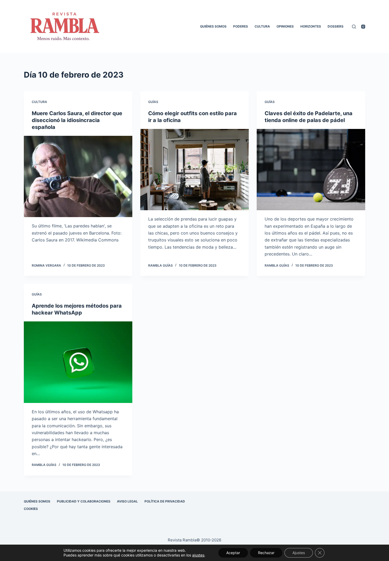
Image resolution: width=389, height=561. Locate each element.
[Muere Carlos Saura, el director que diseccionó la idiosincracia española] (78, 176)
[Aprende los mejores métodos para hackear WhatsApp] (78, 362)
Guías (153, 102)
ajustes (198, 555)
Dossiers (335, 26)
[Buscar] (354, 27)
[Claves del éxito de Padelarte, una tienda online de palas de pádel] (311, 169)
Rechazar (266, 552)
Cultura (262, 26)
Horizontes (310, 26)
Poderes (240, 26)
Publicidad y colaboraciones (83, 501)
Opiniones (285, 26)
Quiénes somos (213, 26)
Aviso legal (127, 501)
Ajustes (298, 552)
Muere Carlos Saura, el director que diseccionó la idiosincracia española (77, 120)
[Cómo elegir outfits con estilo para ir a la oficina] (194, 169)
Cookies (31, 509)
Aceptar (233, 552)
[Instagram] (363, 27)
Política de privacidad (164, 501)
